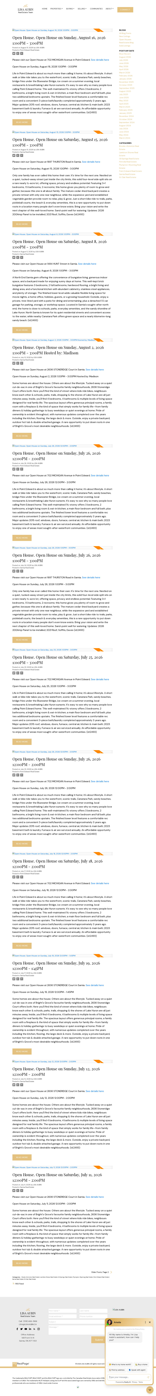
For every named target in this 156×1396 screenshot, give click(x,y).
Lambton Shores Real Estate (49, 1277)
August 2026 (125, 57)
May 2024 (123, 135)
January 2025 (125, 113)
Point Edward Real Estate (29, 50)
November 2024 (126, 116)
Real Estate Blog (126, 42)
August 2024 (125, 125)
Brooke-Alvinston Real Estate (30, 1277)
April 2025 (123, 103)
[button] (125, 9)
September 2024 (127, 122)
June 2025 (124, 97)
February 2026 (125, 75)
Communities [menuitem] (96, 8)
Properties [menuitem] (55, 8)
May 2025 (123, 100)
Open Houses (125, 39)
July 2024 (123, 128)
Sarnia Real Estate (27, 152)
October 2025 (125, 85)
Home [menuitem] (44, 8)
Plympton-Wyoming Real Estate (83, 1277)
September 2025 (126, 88)
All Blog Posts (125, 33)
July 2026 (123, 60)
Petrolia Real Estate (128, 161)
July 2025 (123, 94)
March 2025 (124, 107)
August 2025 (125, 91)
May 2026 (123, 66)
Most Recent (125, 54)
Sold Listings (124, 45)
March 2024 (124, 138)
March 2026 (124, 72)
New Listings (124, 36)
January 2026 (125, 79)
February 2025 (125, 110)
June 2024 (124, 131)
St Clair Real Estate (30, 1279)
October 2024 (125, 119)
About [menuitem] (109, 8)
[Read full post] (62, 32)
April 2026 (123, 69)
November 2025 (126, 82)
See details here (100, 59)
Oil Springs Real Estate (65, 1277)
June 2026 (124, 63)
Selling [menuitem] (81, 8)
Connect (125, 10)
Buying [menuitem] (69, 8)
